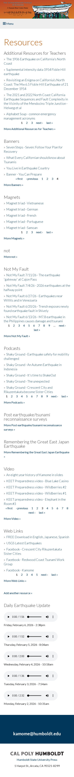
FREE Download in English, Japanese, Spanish (37, 537)
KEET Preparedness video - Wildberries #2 (36, 487)
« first (19, 178)
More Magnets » (14, 238)
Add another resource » (18, 593)
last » (49, 122)
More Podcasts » (14, 402)
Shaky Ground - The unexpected (27, 381)
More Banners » (13, 184)
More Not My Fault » (17, 336)
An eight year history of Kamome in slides (34, 475)
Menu (9, 23)
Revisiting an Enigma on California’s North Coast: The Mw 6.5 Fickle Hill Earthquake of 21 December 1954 (36, 84)
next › (39, 122)
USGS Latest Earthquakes (24, 543)
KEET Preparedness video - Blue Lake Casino (37, 481)
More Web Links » (15, 580)
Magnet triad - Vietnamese (25, 203)
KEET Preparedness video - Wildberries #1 (36, 493)
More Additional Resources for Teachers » (30, 129)
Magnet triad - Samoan (22, 228)
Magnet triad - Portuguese (24, 221)
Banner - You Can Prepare (24, 174)
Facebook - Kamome (20, 570)
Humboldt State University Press (37, 759)
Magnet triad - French (21, 215)
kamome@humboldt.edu (37, 733)
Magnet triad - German (22, 209)
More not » (10, 256)
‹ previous (32, 178)
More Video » (12, 518)
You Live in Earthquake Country (27, 168)
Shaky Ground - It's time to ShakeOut (31, 375)
